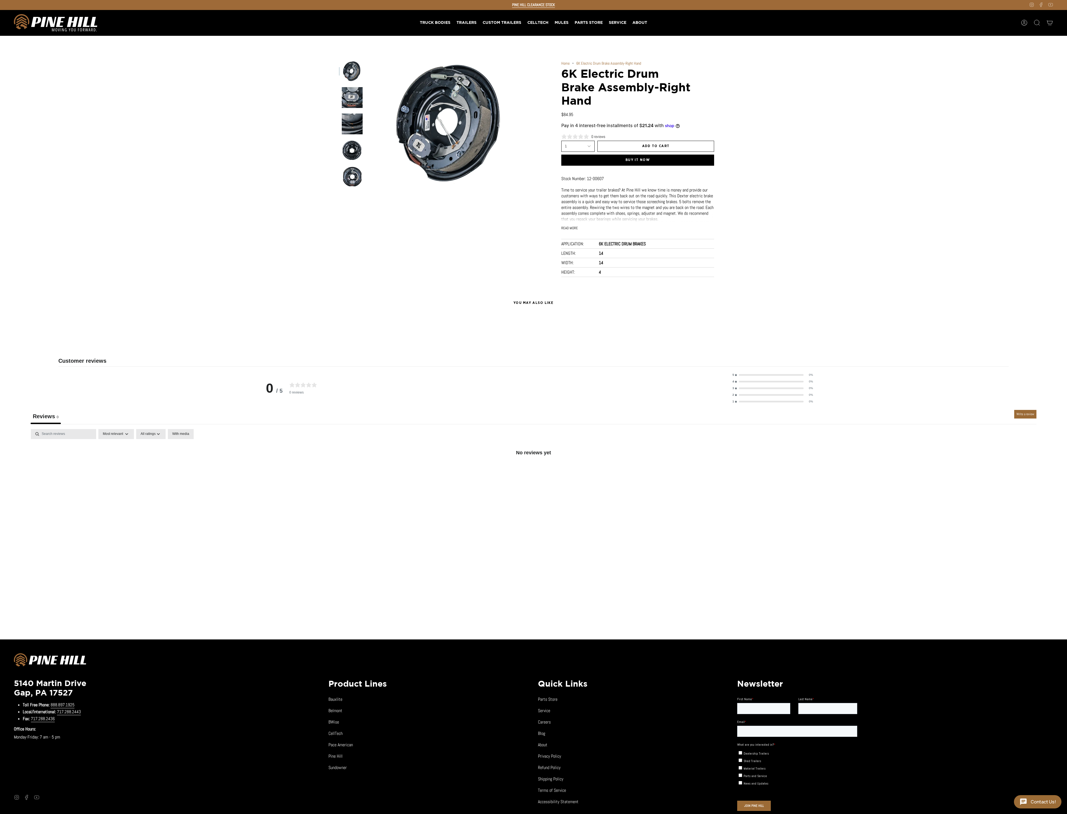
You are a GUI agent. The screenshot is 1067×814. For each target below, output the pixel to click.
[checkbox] (181, 434)
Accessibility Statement (558, 802)
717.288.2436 (43, 719)
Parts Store (547, 699)
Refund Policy (549, 767)
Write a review (1025, 414)
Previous (368, 122)
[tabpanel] (533, 471)
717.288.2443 (69, 712)
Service (544, 711)
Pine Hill (335, 756)
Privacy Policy (549, 756)
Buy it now (637, 160)
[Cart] (1049, 22)
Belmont (335, 711)
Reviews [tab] (46, 416)
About (542, 745)
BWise (333, 722)
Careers (544, 722)
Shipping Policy (550, 779)
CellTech (335, 733)
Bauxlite (335, 699)
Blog (541, 733)
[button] (466, 23)
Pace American (340, 745)
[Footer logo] (50, 660)
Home (565, 63)
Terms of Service (552, 790)
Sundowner (337, 767)
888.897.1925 (62, 705)
